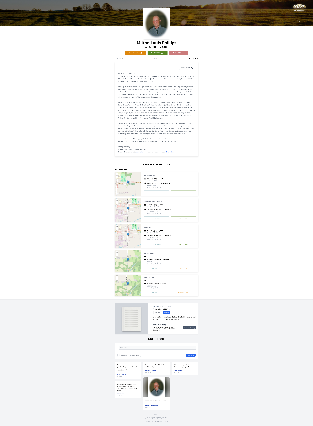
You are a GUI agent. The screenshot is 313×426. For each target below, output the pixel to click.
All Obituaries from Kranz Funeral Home (299, 14)
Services (155, 59)
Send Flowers (183, 268)
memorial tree (141, 152)
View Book (157, 312)
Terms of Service (161, 418)
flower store (170, 152)
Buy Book (166, 312)
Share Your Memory (189, 328)
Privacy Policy (152, 418)
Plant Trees (183, 192)
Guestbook (193, 59)
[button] (128, 182)
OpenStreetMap (158, 421)
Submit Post (191, 355)
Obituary (119, 59)
